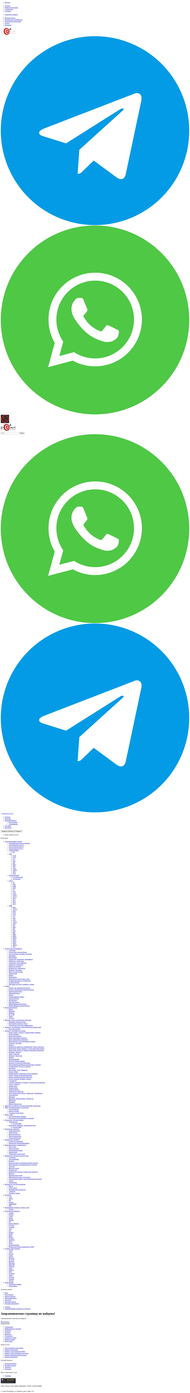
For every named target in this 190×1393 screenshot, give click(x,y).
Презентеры (13, 977)
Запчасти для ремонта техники (15, 1031)
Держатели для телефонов (17, 963)
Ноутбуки (8, 1195)
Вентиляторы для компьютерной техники (23, 1165)
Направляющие (14, 1059)
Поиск (22, 433)
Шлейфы (12, 1102)
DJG (14, 884)
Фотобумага (13, 1000)
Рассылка (8, 1369)
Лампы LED (13, 973)
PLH (14, 902)
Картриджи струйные (12, 1140)
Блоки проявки (14, 1034)
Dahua (11, 1009)
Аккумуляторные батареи (13, 841)
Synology (12, 1273)
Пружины (12, 1068)
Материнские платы (15, 1175)
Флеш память (9, 1282)
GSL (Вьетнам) (18, 877)
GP (14, 859)
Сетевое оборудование (12, 1248)
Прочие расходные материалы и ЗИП (21, 1247)
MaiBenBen (12, 1204)
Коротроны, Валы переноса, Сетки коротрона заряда (26, 1048)
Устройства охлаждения (17, 1154)
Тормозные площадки (16, 1091)
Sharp (10, 1241)
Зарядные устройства (16, 965)
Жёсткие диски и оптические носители (18, 1020)
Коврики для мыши (15, 970)
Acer (10, 1197)
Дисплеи (12, 1166)
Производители (10, 18)
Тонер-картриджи (15, 1138)
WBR (10, 906)
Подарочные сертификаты (14, 20)
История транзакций (12, 1303)
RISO (10, 1236)
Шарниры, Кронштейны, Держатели (21, 1098)
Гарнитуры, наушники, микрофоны (21, 959)
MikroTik (12, 1265)
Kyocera (11, 1225)
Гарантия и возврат (11, 14)
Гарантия (8, 1330)
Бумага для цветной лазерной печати (21, 990)
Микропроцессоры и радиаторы (19, 1177)
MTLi (14, 941)
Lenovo (11, 1202)
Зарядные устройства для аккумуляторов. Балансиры (22, 1106)
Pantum (11, 1232)
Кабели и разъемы (15, 966)
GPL (14, 861)
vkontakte (8, 1376)
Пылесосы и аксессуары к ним (19, 979)
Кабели (11, 1045)
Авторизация (13, 824)
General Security (14, 875)
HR (14, 863)
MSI (10, 1206)
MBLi (15, 938)
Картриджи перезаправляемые (19, 1143)
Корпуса (11, 1173)
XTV (14, 873)
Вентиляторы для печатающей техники (22, 1041)
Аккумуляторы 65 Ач (16, 848)
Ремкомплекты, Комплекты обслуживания (23, 1073)
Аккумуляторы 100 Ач (16, 845)
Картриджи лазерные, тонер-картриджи (22, 1125)
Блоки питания (14, 1111)
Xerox (11, 1243)
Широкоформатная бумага (17, 1004)
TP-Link (11, 1018)
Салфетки (12, 1191)
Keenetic (11, 1261)
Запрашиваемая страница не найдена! (17, 1309)
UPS (14, 868)
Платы (11, 1181)
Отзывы (7, 6)
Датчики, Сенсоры (15, 1043)
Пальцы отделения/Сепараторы (19, 1063)
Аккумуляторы (14, 1109)
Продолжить (5, 1322)
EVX (14, 857)
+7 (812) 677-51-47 (7, 813)
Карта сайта (9, 1341)
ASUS (11, 1198)
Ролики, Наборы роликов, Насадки (20, 1077)
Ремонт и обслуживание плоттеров (16, 1353)
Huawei (11, 1257)
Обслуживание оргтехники (14, 1348)
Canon (11, 1216)
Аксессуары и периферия (13, 948)
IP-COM (11, 1015)
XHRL (15, 870)
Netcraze (11, 1266)
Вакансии (8, 1334)
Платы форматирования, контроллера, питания (25, 1065)
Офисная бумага (14, 993)
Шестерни (12, 1100)
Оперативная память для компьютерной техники (25, 1179)
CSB (10, 854)
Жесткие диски (14, 1168)
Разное (11, 995)
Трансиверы (13, 1182)
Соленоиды (13, 1081)
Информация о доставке (13, 1329)
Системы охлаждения (16, 1113)
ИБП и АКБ (9, 1115)
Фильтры (12, 1097)
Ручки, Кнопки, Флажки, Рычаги (20, 1079)
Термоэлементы (14, 1090)
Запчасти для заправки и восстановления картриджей (23, 1027)
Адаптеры (12, 950)
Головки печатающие (16, 1141)
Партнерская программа (13, 21)
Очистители (13, 1188)
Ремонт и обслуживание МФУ (15, 1351)
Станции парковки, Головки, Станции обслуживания (27, 1082)
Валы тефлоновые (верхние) (18, 1040)
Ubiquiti (11, 1279)
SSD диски (12, 1147)
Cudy (10, 1252)
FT (14, 890)
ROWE (11, 1238)
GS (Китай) (16, 879)
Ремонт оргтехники (11, 7)
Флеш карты (13, 1286)
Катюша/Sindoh (14, 1245)
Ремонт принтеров (11, 1357)
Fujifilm (11, 1220)
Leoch (11, 881)
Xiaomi (11, 1281)
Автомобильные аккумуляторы (19, 843)
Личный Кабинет (11, 1364)
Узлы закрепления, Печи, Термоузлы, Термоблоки (25, 1093)
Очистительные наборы (17, 1061)
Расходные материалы (12, 1211)
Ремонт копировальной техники (16, 1355)
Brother (11, 1215)
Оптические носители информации (21, 1025)
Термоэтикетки (14, 998)
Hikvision (12, 1011)
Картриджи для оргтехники (14, 1120)
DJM (14, 886)
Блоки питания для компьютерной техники (23, 1163)
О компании (9, 9)
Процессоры (13, 1152)
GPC (14, 918)
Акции (7, 23)
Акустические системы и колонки (20, 954)
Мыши (11, 975)
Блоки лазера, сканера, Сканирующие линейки (24, 1032)
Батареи (11, 1161)
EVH (14, 856)
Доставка (8, 11)
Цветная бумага (14, 1002)
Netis (10, 1268)
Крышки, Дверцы (15, 1052)
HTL (14, 931)
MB (14, 932)
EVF (14, 913)
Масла (11, 1186)
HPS (14, 927)
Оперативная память (16, 1150)
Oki (10, 1231)
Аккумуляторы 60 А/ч (16, 847)
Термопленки (13, 1088)
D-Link (11, 1254)
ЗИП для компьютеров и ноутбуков (16, 1107)
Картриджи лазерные (12, 1129)
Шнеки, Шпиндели (15, 1104)
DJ (13, 882)
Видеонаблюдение (11, 1007)
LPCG (15, 897)
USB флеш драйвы (15, 1284)
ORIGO (11, 1270)
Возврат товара (10, 1339)
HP (14, 925)
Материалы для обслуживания (15, 1184)
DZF (14, 911)
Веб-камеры (13, 957)
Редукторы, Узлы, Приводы (18, 1070)
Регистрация (13, 822)
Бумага (7, 986)
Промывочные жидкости (17, 1190)
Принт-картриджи (15, 1136)
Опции (11, 1209)
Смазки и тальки (14, 1193)
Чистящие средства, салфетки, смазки (21, 984)
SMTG (15, 945)
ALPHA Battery (14, 850)
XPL (14, 872)
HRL (14, 865)
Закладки (8, 1300)
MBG (14, 936)
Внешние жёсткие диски (17, 1022)
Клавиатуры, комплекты (17, 968)
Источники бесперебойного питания (21, 1118)
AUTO (15, 909)
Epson (11, 1218)
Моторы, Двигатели (15, 1056)
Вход (6, 1293)
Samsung (11, 1240)
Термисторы (13, 1086)
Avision (11, 1213)
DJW (14, 888)
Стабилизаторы (14, 982)
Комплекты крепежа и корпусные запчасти (23, 1172)
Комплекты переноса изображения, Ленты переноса (26, 1047)
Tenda (11, 1016)
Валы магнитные (14, 1029)
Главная (7, 1307)
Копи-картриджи (14, 1134)
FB (14, 852)
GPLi (14, 923)
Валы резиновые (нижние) (18, 1038)
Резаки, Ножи (13, 1072)
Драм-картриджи (14, 1131)
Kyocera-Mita (17, 1123)
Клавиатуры (13, 1170)
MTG (14, 940)
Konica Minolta (14, 1223)
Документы (9, 1336)
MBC (14, 934)
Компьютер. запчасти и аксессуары (16, 1156)
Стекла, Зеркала (14, 1084)
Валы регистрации (15, 1036)
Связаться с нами (10, 1338)
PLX (14, 904)
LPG (14, 898)
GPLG (15, 922)
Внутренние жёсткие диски (18, 1023)
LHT (14, 893)
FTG (14, 891)
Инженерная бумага (15, 991)
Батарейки (12, 956)
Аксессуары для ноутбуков (18, 952)
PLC (14, 900)
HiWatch (11, 1013)
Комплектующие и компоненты (15, 1145)
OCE (10, 1229)
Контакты (8, 25)
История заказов (10, 1302)
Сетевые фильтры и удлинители (19, 981)
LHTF (15, 895)
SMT (14, 943)
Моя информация (11, 1298)
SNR (10, 1272)
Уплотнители (13, 1095)
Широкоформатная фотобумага (19, 1006)
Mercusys (12, 1263)
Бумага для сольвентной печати (19, 988)
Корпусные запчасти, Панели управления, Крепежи (26, 1050)
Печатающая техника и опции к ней (17, 1207)
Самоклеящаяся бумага (16, 997)
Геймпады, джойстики (16, 961)
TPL (14, 866)
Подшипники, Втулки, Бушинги (20, 1066)
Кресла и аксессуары (16, 972)
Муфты (11, 1057)
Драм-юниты (13, 1122)
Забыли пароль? (10, 1296)
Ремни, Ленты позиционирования (20, 1075)
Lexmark (11, 1227)
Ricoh (10, 1234)
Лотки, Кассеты (14, 1054)
